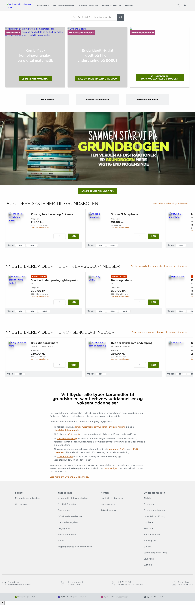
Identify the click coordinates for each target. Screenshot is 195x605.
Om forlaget (21, 504)
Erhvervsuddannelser (63, 5)
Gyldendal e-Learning (155, 510)
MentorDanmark (152, 534)
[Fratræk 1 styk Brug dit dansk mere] (55, 364)
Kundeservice (108, 504)
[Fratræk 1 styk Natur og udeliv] (135, 302)
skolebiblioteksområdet (66, 430)
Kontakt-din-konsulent (112, 498)
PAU (80, 434)
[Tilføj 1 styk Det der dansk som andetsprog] (144, 364)
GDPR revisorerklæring (70, 516)
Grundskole (43, 5)
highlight (148, 522)
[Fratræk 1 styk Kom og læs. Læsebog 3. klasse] (55, 236)
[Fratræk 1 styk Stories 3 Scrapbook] (135, 236)
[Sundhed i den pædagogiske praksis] (18, 288)
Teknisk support (109, 510)
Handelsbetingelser (68, 522)
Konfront (148, 528)
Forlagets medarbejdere (27, 498)
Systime (148, 565)
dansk (77, 427)
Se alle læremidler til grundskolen (170, 203)
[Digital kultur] (178, 288)
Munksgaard (150, 540)
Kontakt (129, 5)
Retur (61, 540)
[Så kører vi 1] (178, 354)
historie (121, 427)
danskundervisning (67, 438)
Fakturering (64, 510)
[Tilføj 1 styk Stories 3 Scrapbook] (144, 236)
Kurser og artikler (111, 5)
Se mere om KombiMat (35, 79)
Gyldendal (149, 504)
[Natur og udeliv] (98, 288)
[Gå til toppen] (2, 603)
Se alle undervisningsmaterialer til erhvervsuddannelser (159, 266)
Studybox (149, 559)
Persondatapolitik (67, 534)
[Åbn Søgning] (178, 5)
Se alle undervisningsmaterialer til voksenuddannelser (160, 332)
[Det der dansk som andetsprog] (98, 354)
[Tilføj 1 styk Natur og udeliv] (144, 302)
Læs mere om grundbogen (97, 191)
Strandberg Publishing (155, 552)
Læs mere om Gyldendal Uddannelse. (69, 477)
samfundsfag (100, 427)
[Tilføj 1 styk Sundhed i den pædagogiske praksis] (64, 302)
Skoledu (148, 546)
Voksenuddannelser (88, 5)
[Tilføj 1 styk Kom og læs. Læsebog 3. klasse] (64, 236)
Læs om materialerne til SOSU (97, 79)
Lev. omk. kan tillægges (40, 227)
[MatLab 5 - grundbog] (178, 225)
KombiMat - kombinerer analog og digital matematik (35, 55)
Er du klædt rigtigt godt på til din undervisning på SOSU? (97, 55)
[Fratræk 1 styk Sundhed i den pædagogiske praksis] (55, 302)
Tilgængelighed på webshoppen (75, 546)
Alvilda (147, 498)
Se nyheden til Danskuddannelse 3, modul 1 (159, 77)
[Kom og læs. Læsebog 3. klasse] (18, 225)
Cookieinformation (67, 504)
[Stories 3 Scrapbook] (98, 225)
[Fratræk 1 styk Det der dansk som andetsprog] (135, 364)
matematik (87, 427)
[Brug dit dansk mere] (18, 354)
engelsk (113, 427)
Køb (73, 236)
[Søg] (120, 17)
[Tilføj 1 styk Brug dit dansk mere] (64, 364)
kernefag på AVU (117, 449)
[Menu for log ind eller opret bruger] (185, 5)
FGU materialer (65, 456)
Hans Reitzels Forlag (154, 516)
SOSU (70, 434)
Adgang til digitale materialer (73, 498)
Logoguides (64, 528)
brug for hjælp (111, 468)
